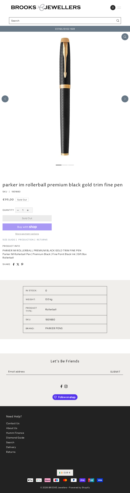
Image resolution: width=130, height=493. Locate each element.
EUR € (67, 472)
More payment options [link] (27, 233)
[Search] (118, 20)
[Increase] (27, 210)
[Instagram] (66, 386)
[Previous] (5, 98)
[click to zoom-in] (124, 36)
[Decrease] (17, 210)
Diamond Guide (15, 437)
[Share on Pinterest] (22, 264)
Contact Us (12, 423)
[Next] (124, 98)
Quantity (8, 210)
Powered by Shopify (79, 487)
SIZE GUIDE (9, 239)
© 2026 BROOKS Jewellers (53, 487)
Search (10, 442)
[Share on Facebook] (13, 264)
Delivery (11, 447)
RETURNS (42, 239)
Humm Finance (15, 432)
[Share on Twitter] (18, 264)
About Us (11, 428)
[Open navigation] (119, 7)
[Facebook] (61, 386)
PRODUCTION (26, 239)
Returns (11, 451)
